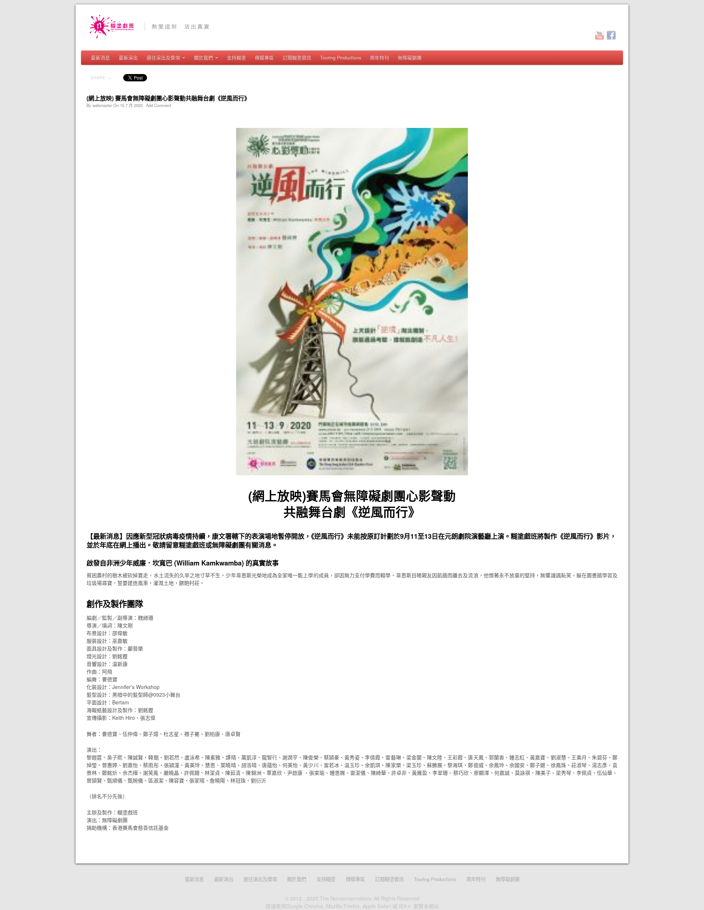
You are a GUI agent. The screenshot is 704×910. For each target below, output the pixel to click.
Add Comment (158, 105)
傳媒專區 (264, 57)
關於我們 (203, 57)
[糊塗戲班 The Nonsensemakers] (352, 27)
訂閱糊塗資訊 (297, 57)
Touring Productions (340, 57)
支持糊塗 (236, 57)
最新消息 (100, 57)
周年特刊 (379, 57)
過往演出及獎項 (163, 57)
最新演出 (128, 57)
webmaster (102, 105)
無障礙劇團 (410, 57)
